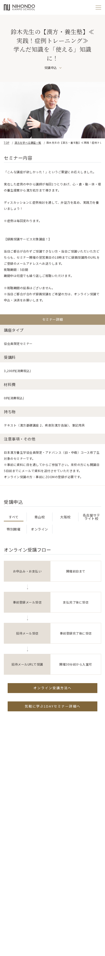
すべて (14, 517)
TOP (6, 142)
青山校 (39, 517)
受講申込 (50, 67)
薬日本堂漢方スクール (19, 7)
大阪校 (65, 517)
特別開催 (13, 529)
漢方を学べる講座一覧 (28, 142)
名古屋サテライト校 (91, 516)
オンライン (39, 529)
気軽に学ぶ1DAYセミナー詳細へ (53, 706)
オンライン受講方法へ (52, 687)
